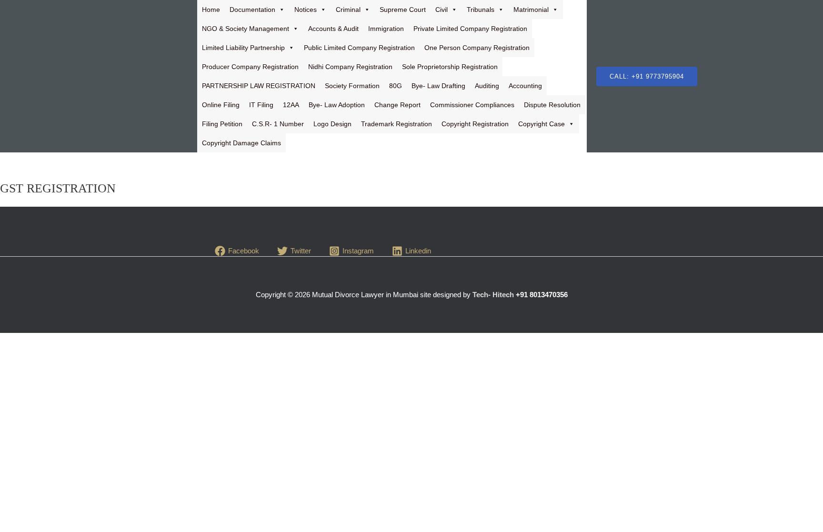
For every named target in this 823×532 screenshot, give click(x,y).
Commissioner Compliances (472, 105)
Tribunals (480, 9)
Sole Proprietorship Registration (450, 66)
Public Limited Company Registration (359, 47)
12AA (291, 105)
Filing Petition (222, 124)
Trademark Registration (396, 124)
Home (211, 9)
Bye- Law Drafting (438, 86)
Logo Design (332, 124)
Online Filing (221, 105)
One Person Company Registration (477, 47)
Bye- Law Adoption (337, 105)
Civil (441, 9)
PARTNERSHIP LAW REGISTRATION (258, 86)
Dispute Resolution (552, 105)
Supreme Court (403, 9)
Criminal (348, 9)
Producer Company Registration (250, 66)
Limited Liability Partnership (243, 47)
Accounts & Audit (333, 28)
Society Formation (352, 86)
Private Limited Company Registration (470, 28)
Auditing (487, 86)
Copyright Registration (475, 124)
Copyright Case (541, 124)
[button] (646, 76)
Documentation (252, 9)
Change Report (397, 105)
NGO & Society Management (245, 28)
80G (395, 86)
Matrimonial (531, 9)
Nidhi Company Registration (350, 66)
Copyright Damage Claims (241, 143)
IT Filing (261, 105)
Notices (305, 9)
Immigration (386, 28)
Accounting (525, 86)
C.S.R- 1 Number (278, 124)
